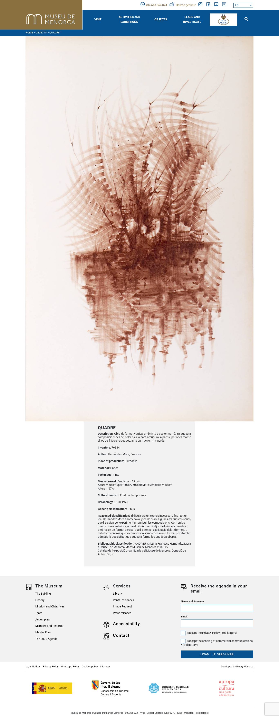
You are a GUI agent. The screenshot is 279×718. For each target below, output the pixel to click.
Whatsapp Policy (70, 666)
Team (38, 613)
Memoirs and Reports (48, 626)
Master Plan (43, 632)
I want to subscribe (217, 654)
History (40, 600)
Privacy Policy (211, 633)
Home (29, 32)
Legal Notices (33, 666)
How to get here (186, 5)
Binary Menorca (244, 666)
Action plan (42, 619)
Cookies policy (90, 666)
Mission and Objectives (49, 606)
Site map (105, 666)
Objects (41, 32)
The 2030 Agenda (46, 639)
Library (117, 593)
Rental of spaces (123, 600)
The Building (43, 593)
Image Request (122, 606)
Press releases (122, 613)
